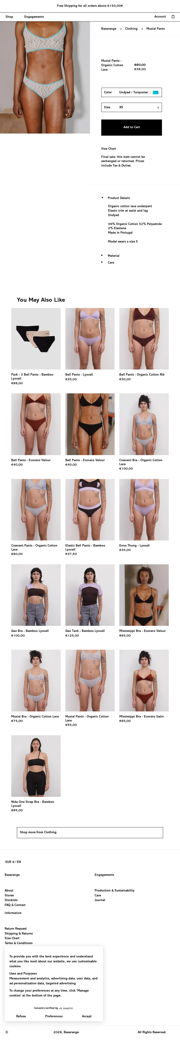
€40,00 (17, 465)
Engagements (104, 875)
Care (98, 895)
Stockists (11, 900)
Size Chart (108, 149)
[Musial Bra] (36, 680)
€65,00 (125, 635)
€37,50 (71, 554)
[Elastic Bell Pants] (90, 509)
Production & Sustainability (115, 890)
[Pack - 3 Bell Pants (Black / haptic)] (36, 339)
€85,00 (17, 810)
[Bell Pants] (90, 339)
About (9, 890)
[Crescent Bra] (144, 424)
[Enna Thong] (144, 509)
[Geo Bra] (36, 595)
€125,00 (72, 635)
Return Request (16, 929)
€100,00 (126, 468)
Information (13, 913)
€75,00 (17, 721)
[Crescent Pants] (36, 509)
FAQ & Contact (15, 905)
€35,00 (71, 379)
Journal (100, 900)
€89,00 (17, 383)
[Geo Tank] (90, 595)
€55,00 (71, 725)
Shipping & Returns (19, 933)
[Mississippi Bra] (144, 595)
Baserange (108, 29)
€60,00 (17, 554)
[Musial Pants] (90, 680)
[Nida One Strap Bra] (36, 766)
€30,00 (125, 379)
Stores (9, 895)
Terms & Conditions (19, 943)
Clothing (131, 29)
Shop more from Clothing (38, 832)
